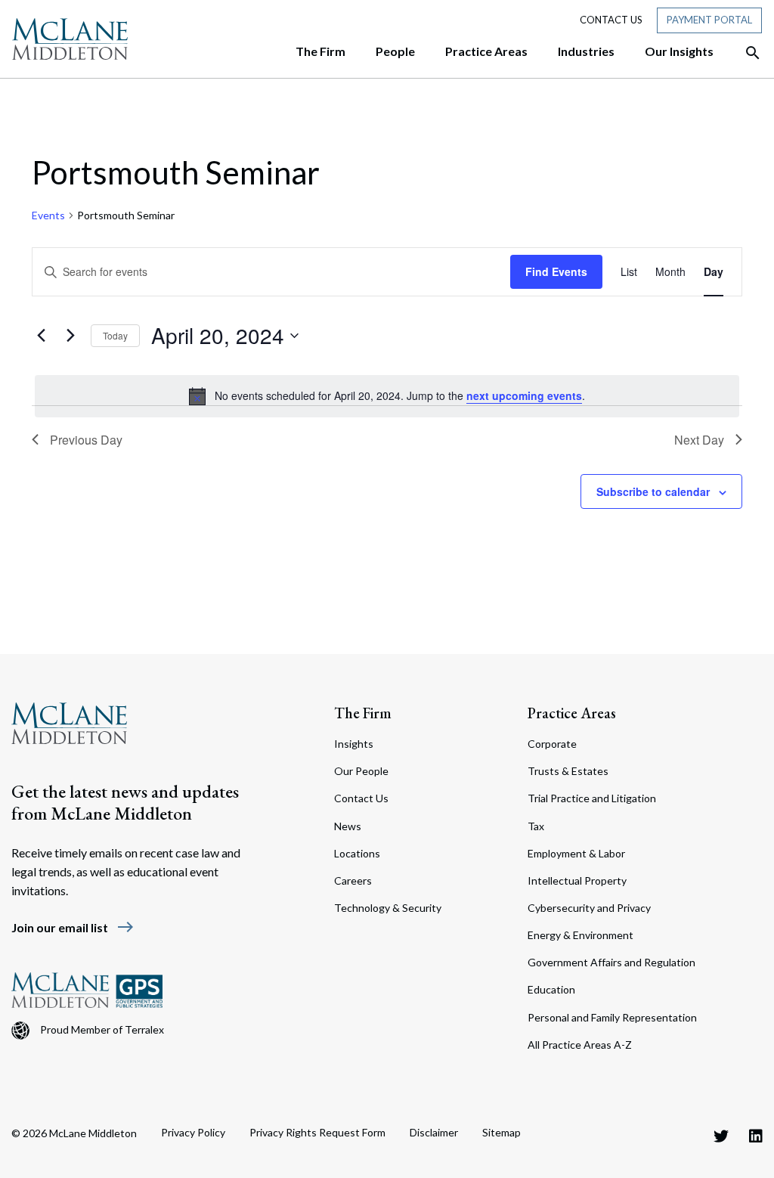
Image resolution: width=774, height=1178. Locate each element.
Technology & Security (387, 907)
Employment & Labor (576, 853)
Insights (353, 743)
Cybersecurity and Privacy (589, 907)
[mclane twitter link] (721, 1136)
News (347, 826)
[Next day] (70, 336)
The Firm (363, 713)
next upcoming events (524, 395)
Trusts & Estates (568, 770)
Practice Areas (572, 713)
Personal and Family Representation (612, 1017)
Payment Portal (709, 20)
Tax (536, 826)
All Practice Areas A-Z (580, 1044)
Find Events (556, 271)
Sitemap (501, 1132)
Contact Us (611, 20)
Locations (357, 853)
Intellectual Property (577, 880)
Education (551, 989)
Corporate (552, 743)
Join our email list (73, 927)
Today (115, 335)
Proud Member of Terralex (102, 1029)
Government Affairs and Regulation (611, 962)
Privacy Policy (193, 1132)
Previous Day (86, 439)
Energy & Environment (580, 934)
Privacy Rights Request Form (317, 1132)
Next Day (699, 439)
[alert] (387, 396)
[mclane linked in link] (756, 1136)
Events (48, 215)
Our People (361, 770)
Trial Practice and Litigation (592, 798)
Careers (353, 880)
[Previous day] (41, 336)
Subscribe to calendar (653, 491)
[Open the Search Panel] (745, 53)
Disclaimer (434, 1132)
